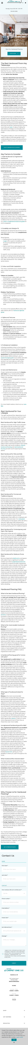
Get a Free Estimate (10, 847)
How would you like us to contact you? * (12, 889)
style (11, 127)
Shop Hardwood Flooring (12, 147)
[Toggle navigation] (2, 3)
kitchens (3, 614)
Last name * (5, 875)
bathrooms (16, 558)
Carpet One (4, 16)
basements (9, 751)
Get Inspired (7, 1017)
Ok (14, 1039)
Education (6, 1023)
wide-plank (21, 519)
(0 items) (25, 2)
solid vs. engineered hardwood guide (14, 221)
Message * (4, 936)
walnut (13, 718)
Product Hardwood (8, 18)
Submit (14, 963)
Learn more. (19, 1037)
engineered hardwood (18, 561)
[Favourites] (22, 2)
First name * (5, 865)
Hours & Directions (14, 981)
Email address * (5, 908)
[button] (20, 2)
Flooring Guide (13, 16)
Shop (4, 1010)
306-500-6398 (14, 11)
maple (5, 241)
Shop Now (13, 53)
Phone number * (6, 898)
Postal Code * (5, 917)
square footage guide (7, 357)
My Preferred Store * (7, 927)
